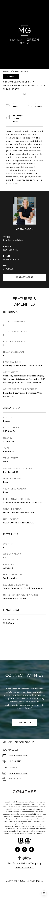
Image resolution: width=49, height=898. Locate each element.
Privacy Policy (35, 881)
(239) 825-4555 (15, 779)
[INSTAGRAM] (24, 849)
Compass (27, 804)
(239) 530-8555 (10, 250)
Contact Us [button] (24, 722)
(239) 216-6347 (15, 761)
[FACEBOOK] (17, 849)
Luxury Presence (24, 867)
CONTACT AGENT (25, 277)
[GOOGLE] (31, 849)
